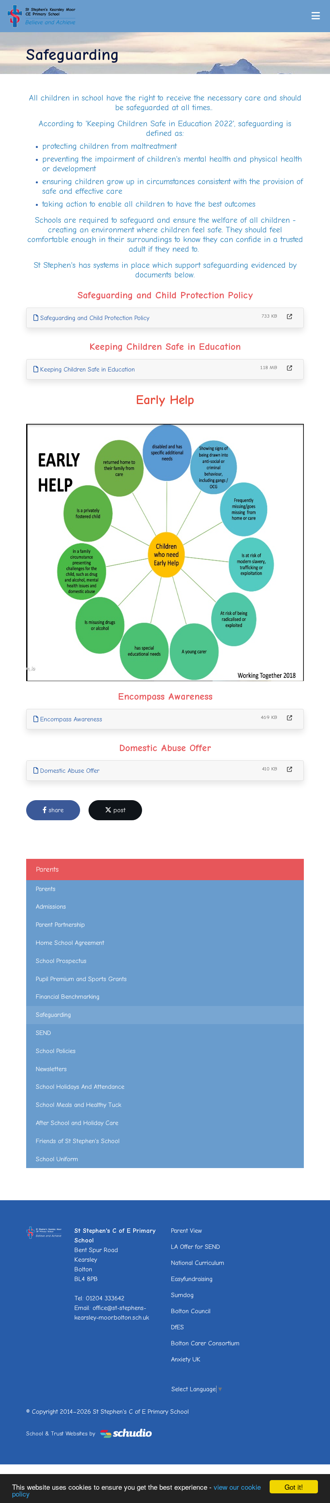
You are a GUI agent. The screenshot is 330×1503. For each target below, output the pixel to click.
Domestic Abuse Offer (68, 770)
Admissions (51, 906)
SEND (43, 1033)
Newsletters (51, 1069)
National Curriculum (197, 1263)
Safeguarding (53, 1014)
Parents (46, 889)
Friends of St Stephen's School (78, 1141)
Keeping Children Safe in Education (86, 369)
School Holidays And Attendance (80, 1086)
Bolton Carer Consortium (205, 1343)
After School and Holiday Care (77, 1123)
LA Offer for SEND (195, 1246)
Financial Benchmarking (67, 996)
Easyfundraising (191, 1279)
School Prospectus (61, 961)
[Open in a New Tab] (289, 317)
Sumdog (182, 1295)
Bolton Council (190, 1311)
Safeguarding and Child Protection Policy (93, 318)
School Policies (56, 1051)
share (55, 810)
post (118, 810)
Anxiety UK (185, 1359)
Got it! (294, 1487)
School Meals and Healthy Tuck (78, 1105)
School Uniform (57, 1159)
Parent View (186, 1230)
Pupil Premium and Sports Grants (81, 979)
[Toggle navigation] (316, 16)
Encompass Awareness (70, 719)
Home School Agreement (70, 943)
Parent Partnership (60, 924)
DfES (177, 1327)
